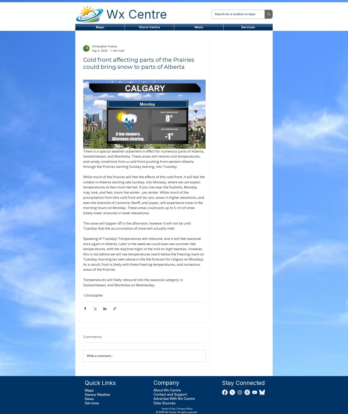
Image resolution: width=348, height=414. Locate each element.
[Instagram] (239, 392)
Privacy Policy (185, 408)
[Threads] (247, 392)
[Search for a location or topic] (268, 14)
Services (92, 403)
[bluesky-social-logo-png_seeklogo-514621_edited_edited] (262, 392)
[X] (232, 392)
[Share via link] (115, 308)
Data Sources (164, 403)
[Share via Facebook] (85, 308)
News (89, 399)
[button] (149, 27)
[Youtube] (254, 392)
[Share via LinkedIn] (105, 308)
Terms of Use (168, 408)
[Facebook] (225, 392)
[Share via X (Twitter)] (95, 308)
